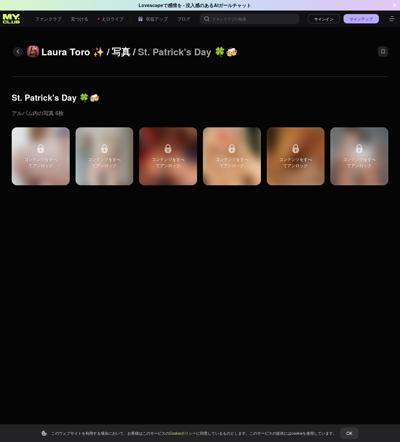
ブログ (183, 19)
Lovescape (151, 5)
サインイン (324, 19)
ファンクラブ (48, 19)
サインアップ (361, 19)
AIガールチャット (232, 5)
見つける (79, 19)
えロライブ (113, 19)
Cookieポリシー (182, 433)
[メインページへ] (11, 18)
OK (349, 433)
